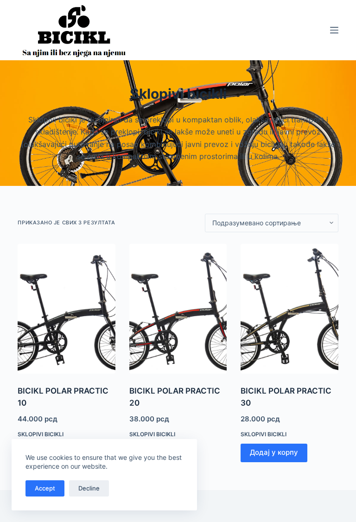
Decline (89, 488)
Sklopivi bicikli (41, 434)
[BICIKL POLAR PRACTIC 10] (66, 309)
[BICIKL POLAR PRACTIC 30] (289, 309)
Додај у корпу (274, 452)
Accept (45, 488)
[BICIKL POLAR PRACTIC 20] (178, 309)
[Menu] (334, 30)
